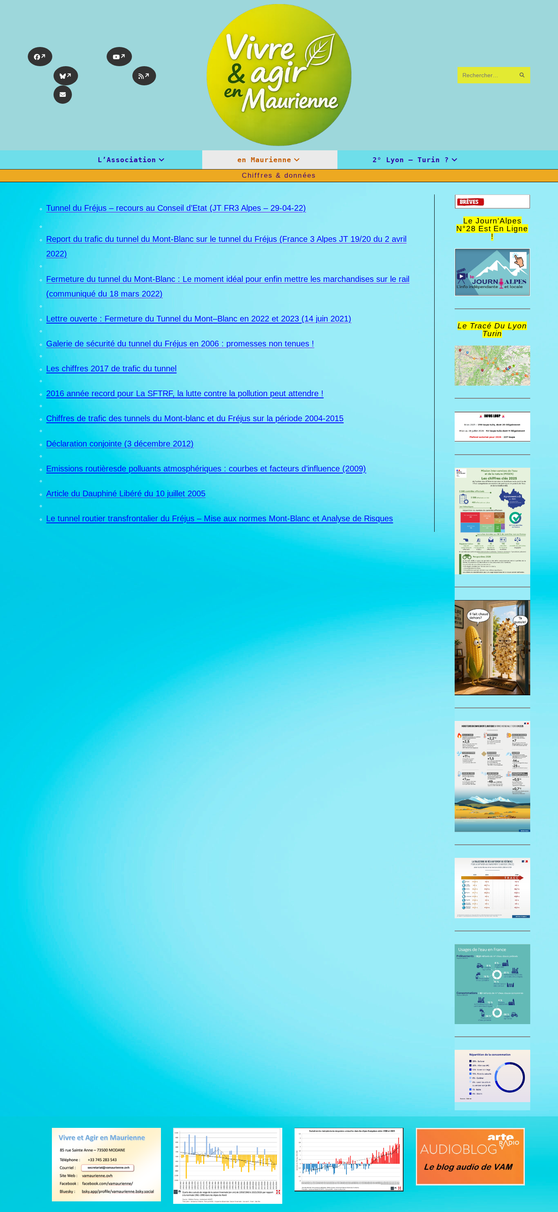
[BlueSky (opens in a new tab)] (66, 75)
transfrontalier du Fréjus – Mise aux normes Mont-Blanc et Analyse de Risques (250, 518)
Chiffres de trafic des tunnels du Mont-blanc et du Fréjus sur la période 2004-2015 (195, 418)
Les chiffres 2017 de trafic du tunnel (111, 368)
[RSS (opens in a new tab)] (144, 75)
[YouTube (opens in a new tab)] (119, 56)
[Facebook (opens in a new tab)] (40, 56)
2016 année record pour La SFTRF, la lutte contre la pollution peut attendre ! (185, 393)
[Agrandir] (520, 422)
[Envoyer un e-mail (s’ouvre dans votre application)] (63, 94)
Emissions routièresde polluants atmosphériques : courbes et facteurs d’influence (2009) (206, 468)
